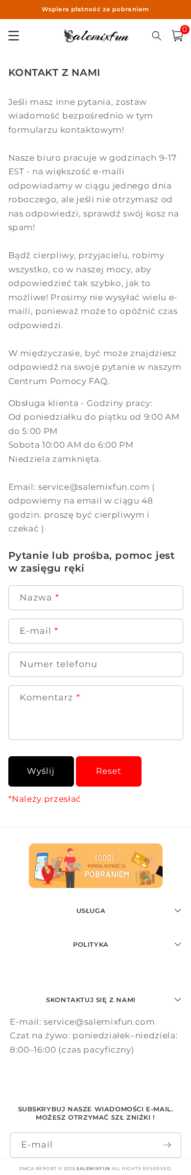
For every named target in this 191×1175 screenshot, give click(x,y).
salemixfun (93, 1168)
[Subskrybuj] (167, 1145)
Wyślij (41, 771)
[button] (177, 36)
